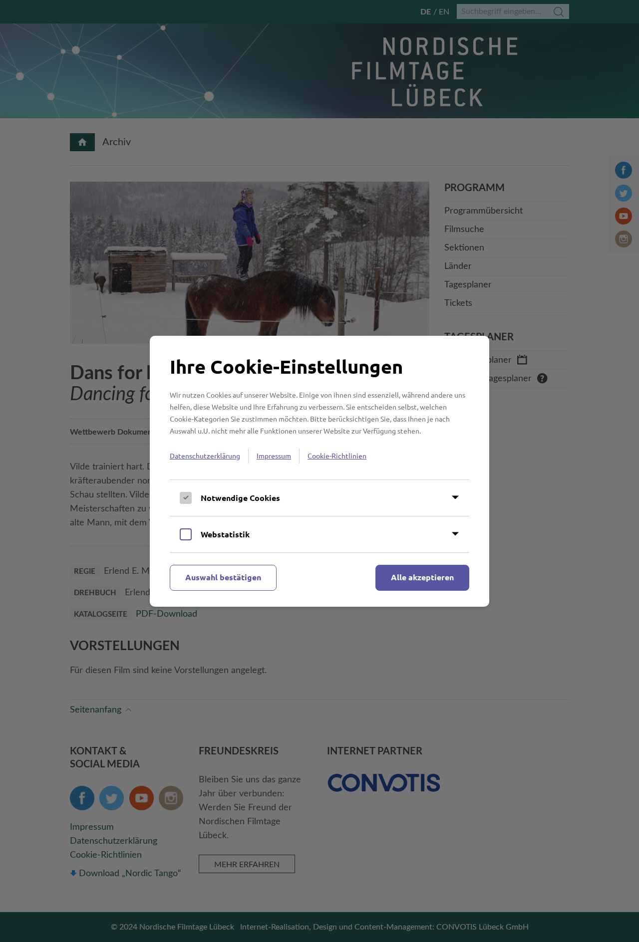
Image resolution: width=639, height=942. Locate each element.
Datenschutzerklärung (205, 455)
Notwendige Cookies (240, 497)
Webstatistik (225, 534)
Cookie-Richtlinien (337, 455)
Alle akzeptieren (422, 577)
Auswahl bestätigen (223, 577)
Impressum (274, 455)
